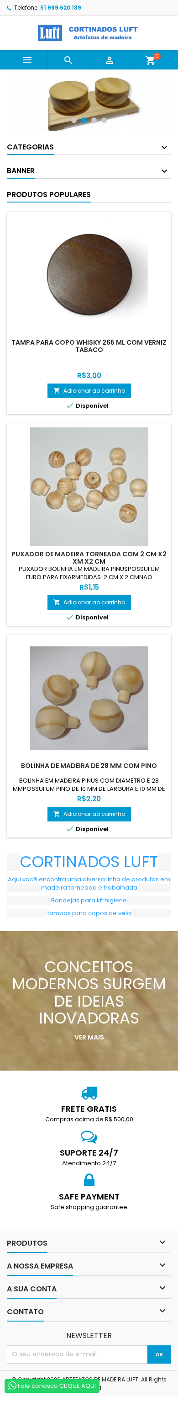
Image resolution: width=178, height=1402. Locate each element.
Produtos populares (49, 194)
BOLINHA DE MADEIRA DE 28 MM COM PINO (89, 765)
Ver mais (89, 1037)
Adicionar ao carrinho (89, 390)
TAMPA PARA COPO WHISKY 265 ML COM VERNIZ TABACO (89, 346)
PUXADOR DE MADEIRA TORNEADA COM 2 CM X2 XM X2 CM (89, 557)
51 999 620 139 (60, 7)
